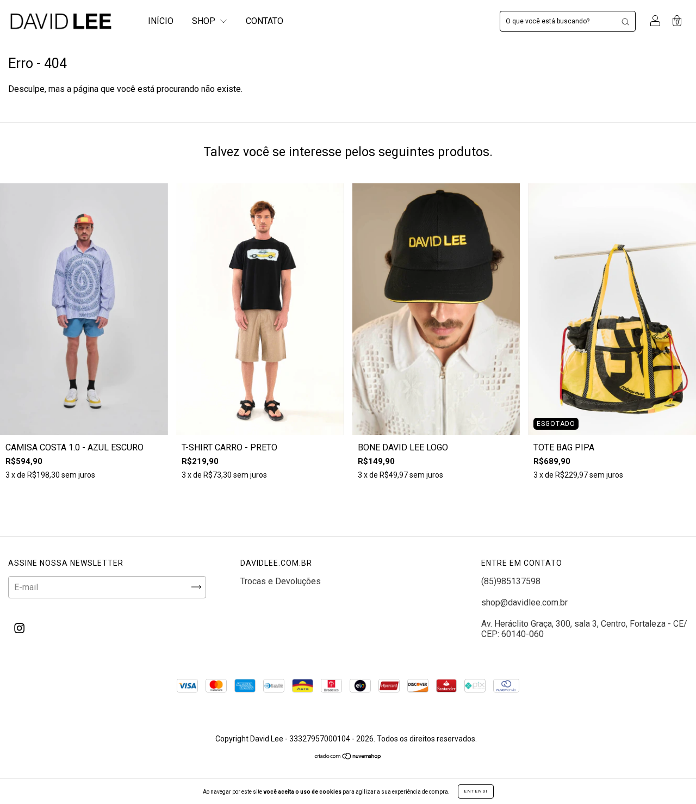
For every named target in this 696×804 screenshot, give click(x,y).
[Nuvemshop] (348, 757)
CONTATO (264, 21)
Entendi (476, 791)
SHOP (204, 21)
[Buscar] (625, 21)
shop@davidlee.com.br (524, 602)
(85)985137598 (510, 581)
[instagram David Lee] (19, 628)
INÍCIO (160, 21)
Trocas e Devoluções (280, 581)
